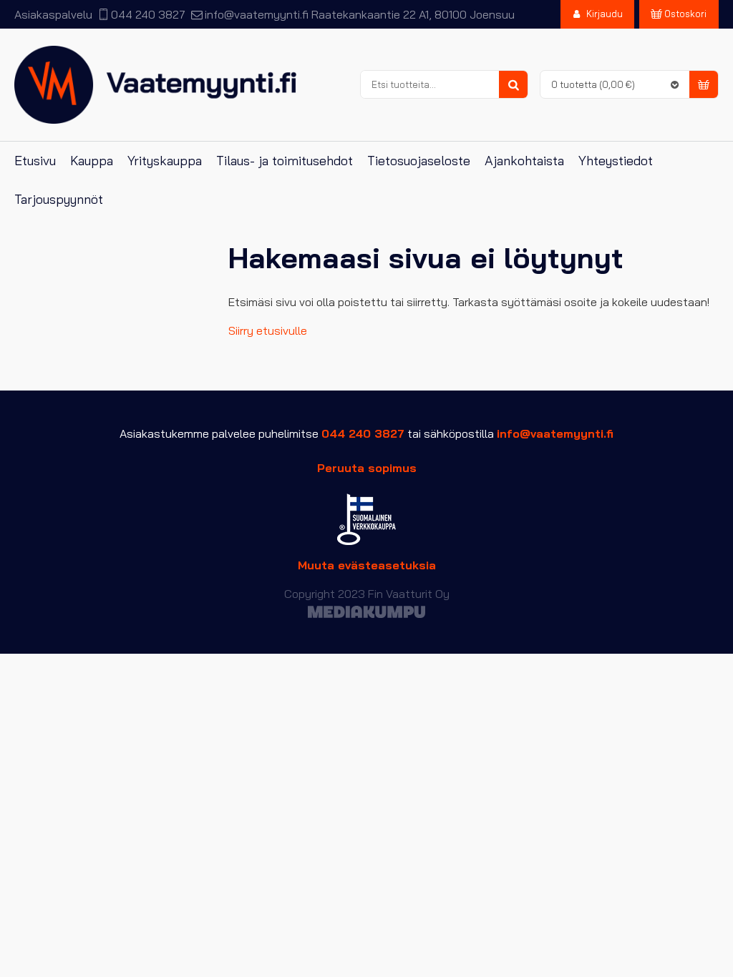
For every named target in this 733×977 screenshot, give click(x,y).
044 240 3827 (148, 14)
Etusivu (35, 160)
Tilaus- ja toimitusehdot (284, 160)
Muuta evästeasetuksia (367, 565)
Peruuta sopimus (367, 468)
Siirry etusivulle (267, 330)
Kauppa (91, 160)
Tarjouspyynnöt (58, 199)
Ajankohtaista (524, 160)
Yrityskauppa (164, 160)
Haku (513, 85)
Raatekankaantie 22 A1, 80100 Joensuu (413, 14)
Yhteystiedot (615, 160)
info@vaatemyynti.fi (256, 14)
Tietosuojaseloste (418, 160)
